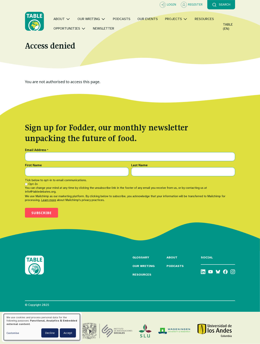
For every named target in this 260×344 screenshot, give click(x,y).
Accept (68, 333)
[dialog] (42, 327)
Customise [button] (12, 333)
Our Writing (143, 266)
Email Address (36, 150)
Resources (141, 274)
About (172, 257)
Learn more (48, 200)
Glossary (140, 257)
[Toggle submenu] (68, 19)
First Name (33, 165)
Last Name (139, 165)
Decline (50, 333)
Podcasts (175, 266)
